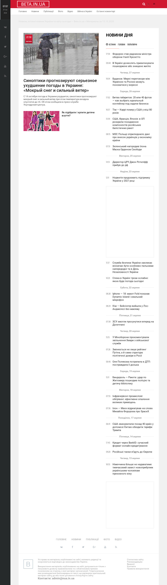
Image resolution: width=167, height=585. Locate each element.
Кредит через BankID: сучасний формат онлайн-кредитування (130, 444)
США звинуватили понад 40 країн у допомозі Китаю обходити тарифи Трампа (133, 427)
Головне (23, 11)
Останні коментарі (106, 11)
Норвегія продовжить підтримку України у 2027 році (131, 179)
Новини (35, 11)
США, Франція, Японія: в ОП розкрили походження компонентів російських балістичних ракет (129, 123)
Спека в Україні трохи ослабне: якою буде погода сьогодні (130, 280)
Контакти (131, 566)
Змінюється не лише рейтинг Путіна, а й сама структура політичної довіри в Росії (129, 352)
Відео (70, 11)
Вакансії (131, 564)
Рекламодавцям (134, 562)
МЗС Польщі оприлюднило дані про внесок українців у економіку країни (132, 137)
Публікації (48, 11)
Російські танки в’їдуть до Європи (132, 451)
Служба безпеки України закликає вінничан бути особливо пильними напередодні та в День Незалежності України (133, 267)
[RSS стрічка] (148, 4)
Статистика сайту (135, 559)
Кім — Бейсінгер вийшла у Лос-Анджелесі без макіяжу (131, 307)
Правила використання (138, 569)
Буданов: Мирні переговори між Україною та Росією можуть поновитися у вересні (131, 81)
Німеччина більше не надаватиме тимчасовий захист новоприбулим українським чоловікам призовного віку (133, 469)
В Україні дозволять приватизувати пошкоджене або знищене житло (133, 65)
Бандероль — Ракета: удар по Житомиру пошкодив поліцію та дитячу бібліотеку (131, 380)
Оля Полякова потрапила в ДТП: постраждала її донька (132, 363)
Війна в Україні (84, 11)
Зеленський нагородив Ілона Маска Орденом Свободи (129, 148)
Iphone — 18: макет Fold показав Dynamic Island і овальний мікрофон (131, 296)
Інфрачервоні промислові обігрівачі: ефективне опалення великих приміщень (131, 399)
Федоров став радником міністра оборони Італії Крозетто (132, 55)
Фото (60, 11)
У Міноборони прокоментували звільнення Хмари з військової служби (131, 340)
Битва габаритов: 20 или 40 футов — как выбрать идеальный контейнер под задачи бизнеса (132, 100)
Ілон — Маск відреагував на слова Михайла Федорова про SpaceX (132, 410)
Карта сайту (87, 575)
